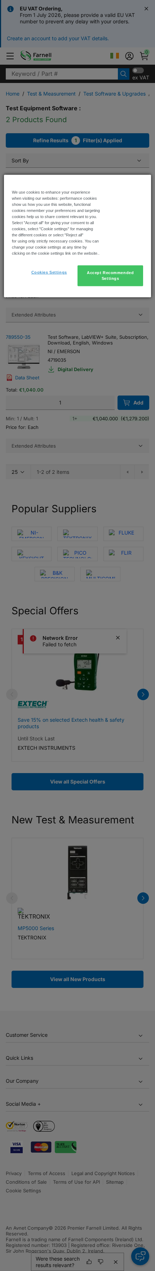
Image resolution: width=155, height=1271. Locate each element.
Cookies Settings (49, 272)
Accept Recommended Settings (110, 276)
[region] (77, 236)
